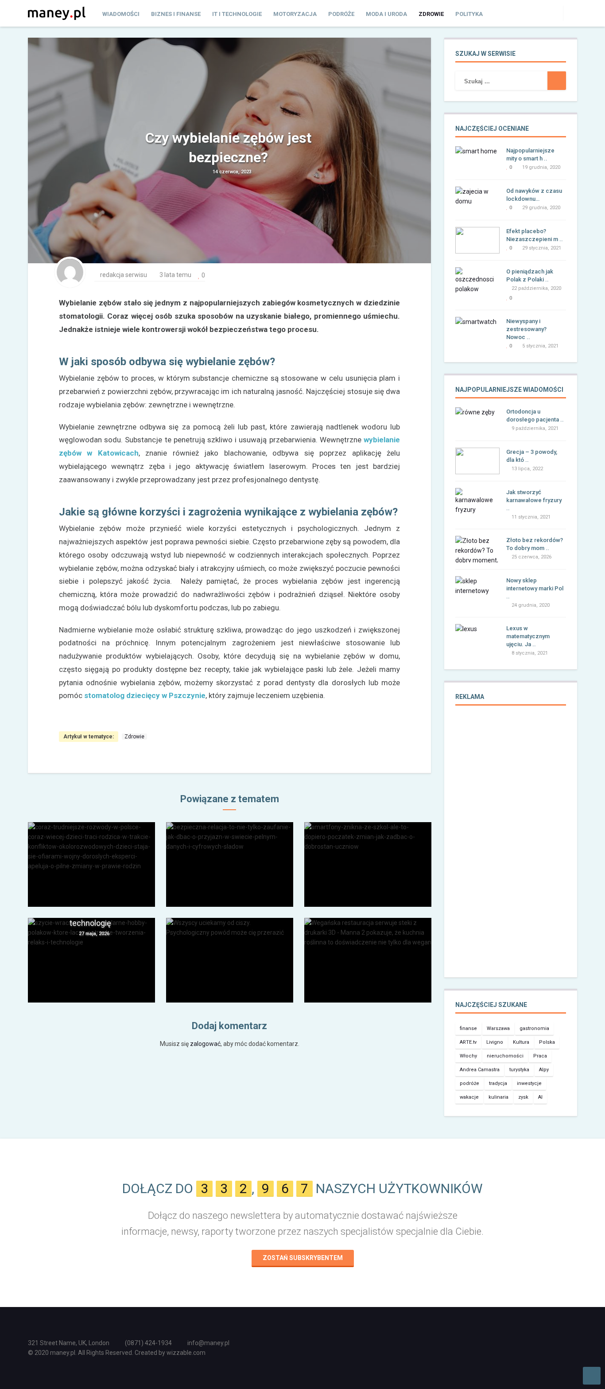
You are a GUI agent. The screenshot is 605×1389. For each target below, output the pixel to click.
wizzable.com (186, 1352)
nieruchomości (505, 1056)
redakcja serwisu (123, 274)
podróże (469, 1083)
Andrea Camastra (480, 1070)
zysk (523, 1097)
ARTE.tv (468, 1042)
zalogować (205, 1043)
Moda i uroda (386, 14)
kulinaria (498, 1097)
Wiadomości (121, 14)
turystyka (519, 1070)
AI (540, 1097)
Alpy (544, 1070)
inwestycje (529, 1083)
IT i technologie (237, 14)
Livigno (494, 1042)
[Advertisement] (510, 847)
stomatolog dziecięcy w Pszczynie (145, 695)
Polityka (469, 14)
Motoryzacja (295, 14)
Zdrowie (431, 14)
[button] (570, 12)
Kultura (521, 1042)
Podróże (341, 14)
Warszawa (498, 1028)
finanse (468, 1028)
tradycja (498, 1083)
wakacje (469, 1097)
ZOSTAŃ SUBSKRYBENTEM (303, 1257)
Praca (540, 1056)
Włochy (468, 1056)
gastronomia (534, 1028)
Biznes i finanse (176, 14)
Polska (547, 1042)
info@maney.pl (208, 1342)
